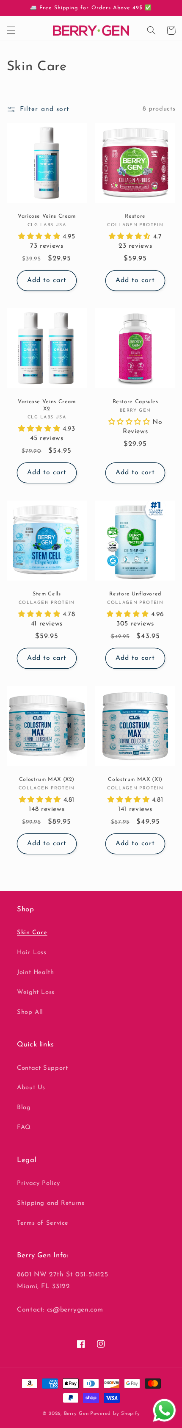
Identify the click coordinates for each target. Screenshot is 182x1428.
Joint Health (35, 972)
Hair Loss (32, 952)
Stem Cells (47, 594)
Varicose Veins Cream (47, 216)
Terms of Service (43, 1223)
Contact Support (42, 1068)
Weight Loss (36, 992)
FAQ (24, 1127)
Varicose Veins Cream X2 (47, 405)
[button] (11, 30)
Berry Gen (76, 1413)
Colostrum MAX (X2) (46, 779)
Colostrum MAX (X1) (135, 779)
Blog (24, 1107)
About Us (31, 1088)
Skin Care (32, 933)
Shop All (30, 1012)
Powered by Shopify (115, 1413)
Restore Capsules (135, 401)
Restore (135, 216)
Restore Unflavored (135, 594)
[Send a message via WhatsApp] (164, 1410)
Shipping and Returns (51, 1203)
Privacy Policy (38, 1183)
